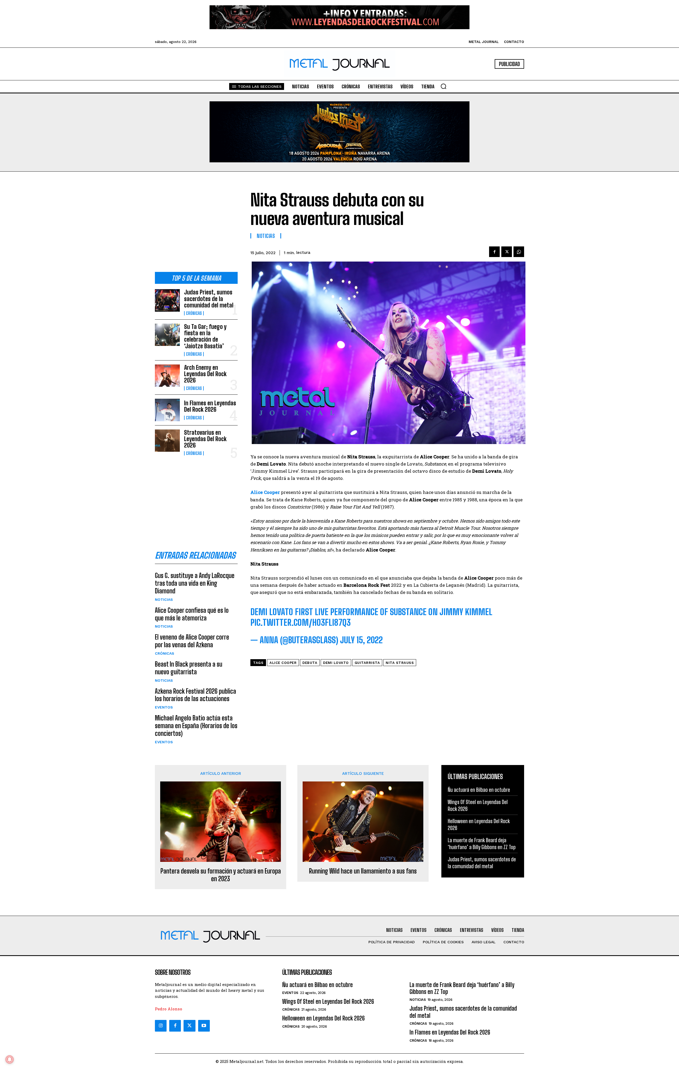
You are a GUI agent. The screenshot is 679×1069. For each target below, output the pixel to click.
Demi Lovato (336, 663)
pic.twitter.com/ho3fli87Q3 (300, 623)
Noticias (164, 599)
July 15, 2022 (361, 640)
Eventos (164, 707)
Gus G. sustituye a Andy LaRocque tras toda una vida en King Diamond (194, 583)
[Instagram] (161, 1026)
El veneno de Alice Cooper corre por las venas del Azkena (192, 641)
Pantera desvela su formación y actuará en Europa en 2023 (220, 875)
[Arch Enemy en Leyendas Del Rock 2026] (167, 375)
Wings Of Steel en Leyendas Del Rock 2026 (328, 1001)
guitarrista (367, 663)
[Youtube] (204, 1026)
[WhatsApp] (518, 251)
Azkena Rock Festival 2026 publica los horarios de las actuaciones (195, 695)
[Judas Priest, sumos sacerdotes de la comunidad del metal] (167, 300)
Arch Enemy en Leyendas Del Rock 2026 (205, 374)
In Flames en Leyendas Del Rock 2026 (210, 406)
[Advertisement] (196, 226)
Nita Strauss (400, 663)
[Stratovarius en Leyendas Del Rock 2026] (167, 440)
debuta (309, 663)
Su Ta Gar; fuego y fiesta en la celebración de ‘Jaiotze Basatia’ (205, 336)
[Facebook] (494, 251)
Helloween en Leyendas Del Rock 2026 (323, 1018)
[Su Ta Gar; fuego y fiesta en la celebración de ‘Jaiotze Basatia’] (167, 335)
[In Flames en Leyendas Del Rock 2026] (167, 410)
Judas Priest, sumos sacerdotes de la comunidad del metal (208, 298)
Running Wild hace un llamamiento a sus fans (363, 871)
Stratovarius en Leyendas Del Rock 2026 (205, 439)
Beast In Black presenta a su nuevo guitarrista (188, 668)
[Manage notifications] (9, 1059)
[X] (506, 251)
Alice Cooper (283, 663)
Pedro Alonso (168, 1008)
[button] (443, 86)
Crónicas (194, 313)
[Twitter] (189, 1026)
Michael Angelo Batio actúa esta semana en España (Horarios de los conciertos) (196, 725)
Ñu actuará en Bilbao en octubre (479, 789)
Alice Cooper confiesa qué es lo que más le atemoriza (192, 614)
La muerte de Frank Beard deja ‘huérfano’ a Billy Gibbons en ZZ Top (482, 843)
